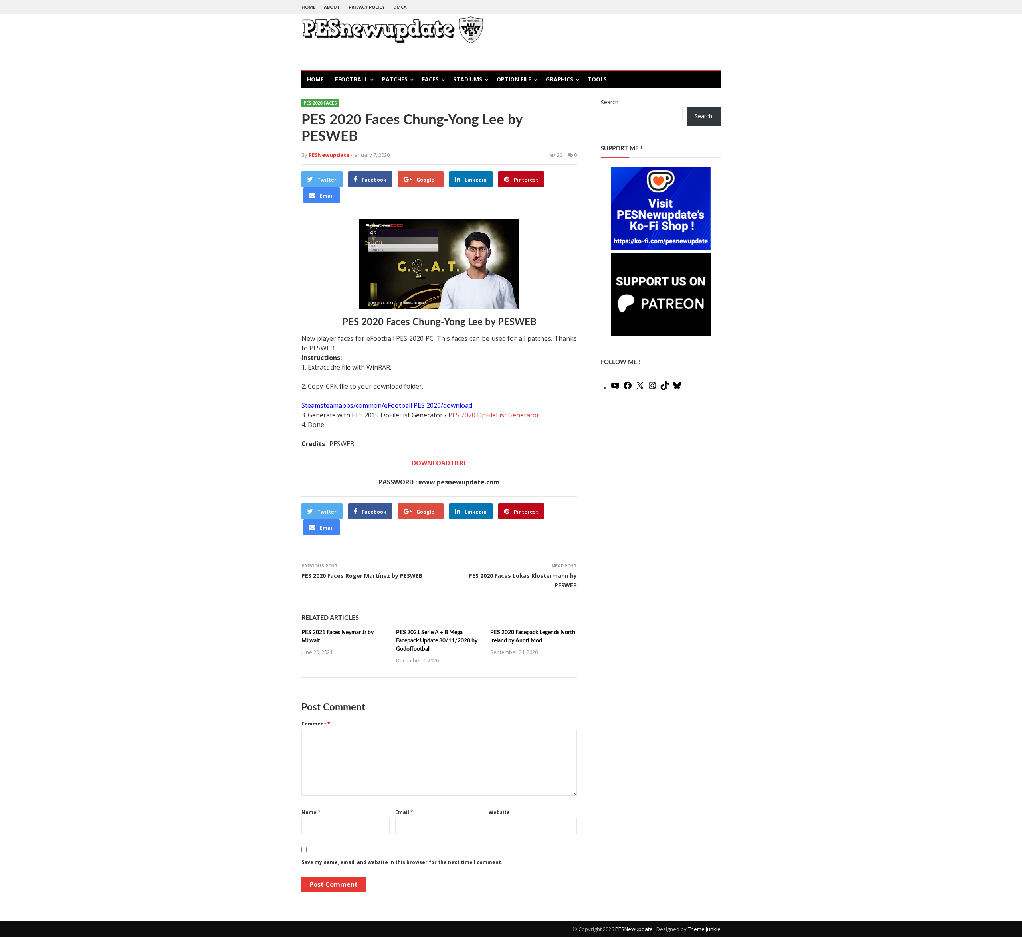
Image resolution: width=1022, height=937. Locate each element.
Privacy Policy (367, 7)
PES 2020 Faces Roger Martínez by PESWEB (361, 575)
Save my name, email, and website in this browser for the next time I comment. (402, 862)
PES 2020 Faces (320, 103)
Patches (395, 79)
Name (311, 812)
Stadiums (467, 79)
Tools (597, 79)
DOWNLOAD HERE (439, 463)
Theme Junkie (704, 929)
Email (404, 812)
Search (609, 102)
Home (308, 7)
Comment (315, 723)
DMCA (400, 7)
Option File (514, 79)
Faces (430, 79)
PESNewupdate (634, 929)
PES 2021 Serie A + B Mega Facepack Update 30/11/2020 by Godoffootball (436, 641)
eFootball (351, 79)
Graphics (559, 79)
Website (499, 812)
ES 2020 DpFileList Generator (495, 415)
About (332, 7)
